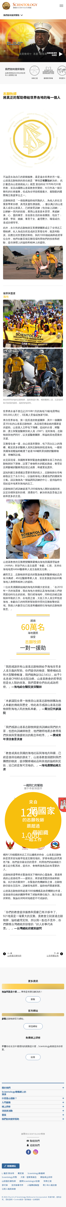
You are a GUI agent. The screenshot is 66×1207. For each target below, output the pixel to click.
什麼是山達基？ (9, 1098)
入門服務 (6, 1102)
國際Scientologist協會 (29, 1181)
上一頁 (9, 953)
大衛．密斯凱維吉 (29, 1177)
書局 (4, 1114)
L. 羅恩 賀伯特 (8, 1173)
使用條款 (28, 1199)
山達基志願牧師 (14, 955)
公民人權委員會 (9, 1188)
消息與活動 (7, 1110)
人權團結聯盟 (33, 1185)
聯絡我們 (34, 1141)
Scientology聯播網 (36, 1173)
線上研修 (6, 1106)
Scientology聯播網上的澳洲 (14, 1093)
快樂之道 (48, 1181)
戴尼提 (21, 1173)
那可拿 (5, 1185)
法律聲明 (36, 1199)
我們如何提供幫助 (11, 15)
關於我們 (6, 1087)
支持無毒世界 (17, 1185)
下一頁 (56, 953)
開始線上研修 (46, 1177)
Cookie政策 (18, 1199)
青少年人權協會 (50, 1185)
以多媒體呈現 (53, 955)
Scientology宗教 (9, 1177)
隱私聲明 (9, 1199)
